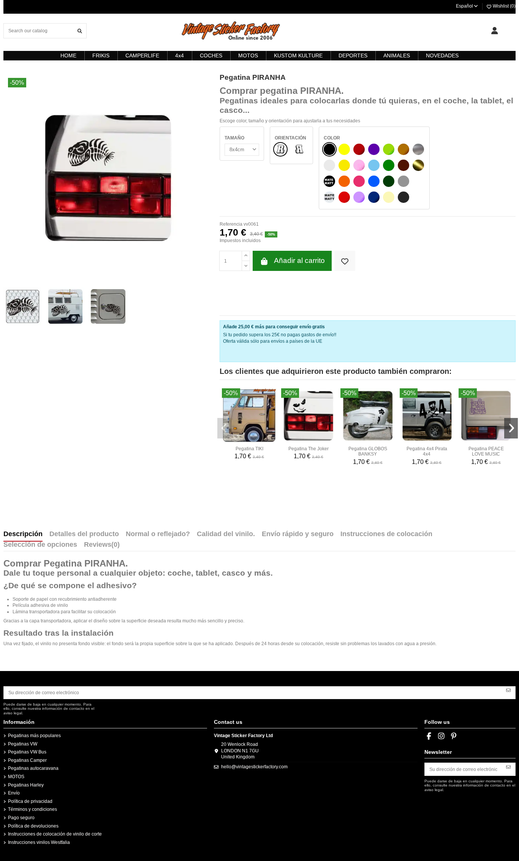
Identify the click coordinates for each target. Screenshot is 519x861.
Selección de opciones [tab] (40, 544)
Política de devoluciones (33, 826)
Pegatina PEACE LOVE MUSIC (486, 451)
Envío (14, 793)
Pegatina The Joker (308, 448)
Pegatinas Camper (27, 760)
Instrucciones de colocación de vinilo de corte (55, 834)
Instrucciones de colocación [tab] (386, 534)
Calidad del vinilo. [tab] (226, 534)
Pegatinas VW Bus (27, 752)
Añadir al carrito (299, 260)
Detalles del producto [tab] (84, 534)
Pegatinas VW (22, 744)
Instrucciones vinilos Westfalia (39, 842)
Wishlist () (504, 6)
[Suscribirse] (508, 690)
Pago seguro (21, 817)
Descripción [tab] (23, 534)
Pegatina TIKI (249, 448)
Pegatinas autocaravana (33, 768)
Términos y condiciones (32, 809)
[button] (224, 428)
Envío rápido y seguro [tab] (298, 534)
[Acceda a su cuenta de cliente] (494, 31)
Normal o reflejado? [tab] (158, 534)
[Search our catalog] (80, 30)
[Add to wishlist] (344, 261)
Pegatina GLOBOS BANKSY (367, 451)
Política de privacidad (30, 801)
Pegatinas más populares (34, 735)
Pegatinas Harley (26, 785)
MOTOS (16, 776)
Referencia (231, 224)
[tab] (102, 546)
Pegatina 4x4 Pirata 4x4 (427, 451)
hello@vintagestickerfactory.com (254, 766)
